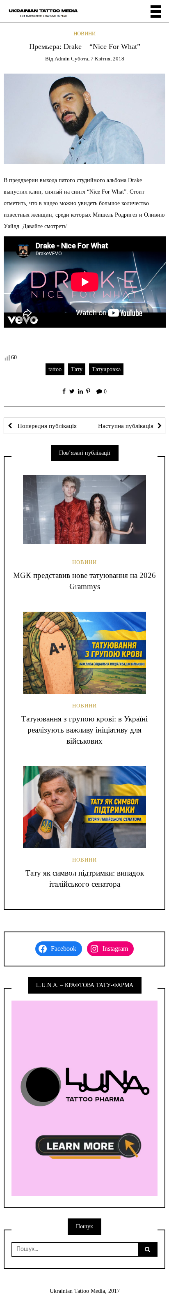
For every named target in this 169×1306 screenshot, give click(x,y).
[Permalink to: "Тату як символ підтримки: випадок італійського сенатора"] (84, 807)
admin (62, 58)
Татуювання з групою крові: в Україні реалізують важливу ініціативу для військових (84, 729)
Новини (84, 33)
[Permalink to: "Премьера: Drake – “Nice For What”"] (85, 118)
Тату (76, 369)
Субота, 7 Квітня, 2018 (97, 58)
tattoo (55, 369)
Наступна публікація (125, 426)
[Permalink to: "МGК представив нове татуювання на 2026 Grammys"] (84, 509)
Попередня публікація (46, 426)
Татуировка (106, 369)
